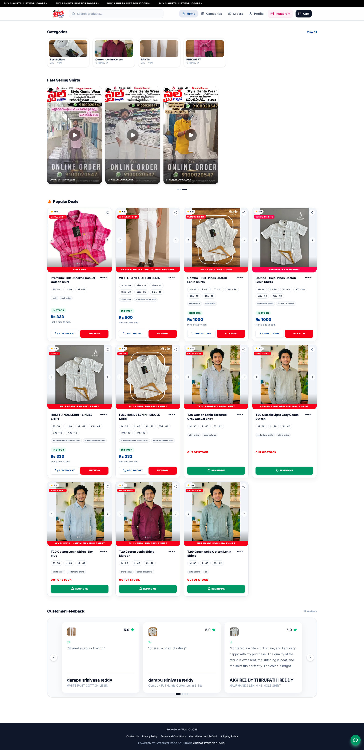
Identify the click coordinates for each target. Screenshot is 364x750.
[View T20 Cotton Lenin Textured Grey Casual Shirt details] (216, 377)
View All (312, 31)
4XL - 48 (209, 296)
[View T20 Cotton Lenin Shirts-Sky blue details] (79, 514)
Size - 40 (157, 292)
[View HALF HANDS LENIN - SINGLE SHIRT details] (79, 377)
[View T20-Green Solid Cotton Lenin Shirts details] (216, 514)
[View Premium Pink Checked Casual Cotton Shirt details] (79, 240)
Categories (214, 13)
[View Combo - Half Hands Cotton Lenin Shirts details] (284, 240)
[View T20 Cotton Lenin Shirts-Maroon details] (148, 514)
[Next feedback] (310, 657)
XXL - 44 (232, 289)
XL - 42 (81, 289)
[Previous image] (52, 240)
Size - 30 (126, 285)
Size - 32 (141, 285)
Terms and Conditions (173, 736)
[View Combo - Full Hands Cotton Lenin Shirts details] (216, 240)
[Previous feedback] (54, 657)
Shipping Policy (229, 736)
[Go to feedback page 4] (187, 694)
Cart (306, 13)
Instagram (283, 13)
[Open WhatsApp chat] (356, 740)
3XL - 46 (194, 296)
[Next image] (108, 240)
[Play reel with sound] (74, 135)
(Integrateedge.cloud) (209, 743)
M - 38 (56, 289)
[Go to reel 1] (178, 189)
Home (191, 13)
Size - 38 (141, 292)
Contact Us (132, 736)
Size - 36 (126, 292)
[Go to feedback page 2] (180, 694)
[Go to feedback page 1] (176, 694)
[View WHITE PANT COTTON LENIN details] (148, 240)
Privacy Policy (150, 736)
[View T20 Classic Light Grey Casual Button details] (284, 377)
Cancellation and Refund (203, 736)
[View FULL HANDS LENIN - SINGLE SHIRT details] (148, 377)
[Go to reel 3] (184, 189)
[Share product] (107, 213)
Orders (238, 13)
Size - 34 (156, 285)
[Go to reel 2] (180, 189)
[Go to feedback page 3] (185, 694)
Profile (259, 13)
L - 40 (69, 289)
